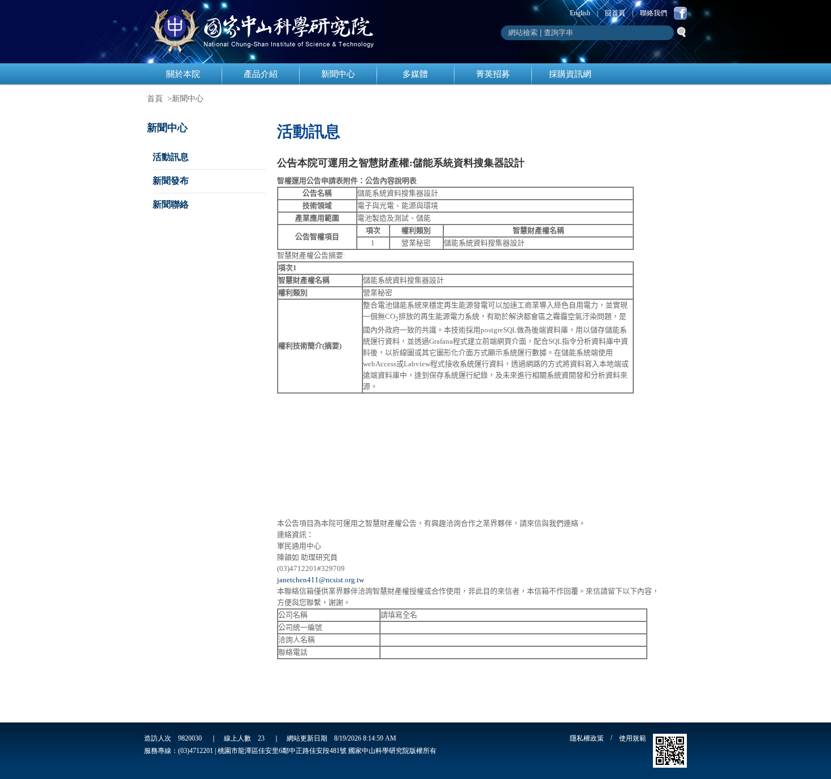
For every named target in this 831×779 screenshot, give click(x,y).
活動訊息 (171, 157)
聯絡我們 (653, 13)
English (580, 13)
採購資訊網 (570, 74)
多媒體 (415, 74)
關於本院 (183, 74)
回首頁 (615, 13)
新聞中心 (338, 74)
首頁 (155, 98)
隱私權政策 (587, 738)
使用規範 (632, 738)
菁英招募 (493, 74)
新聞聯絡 (171, 204)
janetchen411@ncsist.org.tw (320, 579)
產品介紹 (261, 74)
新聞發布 (171, 180)
